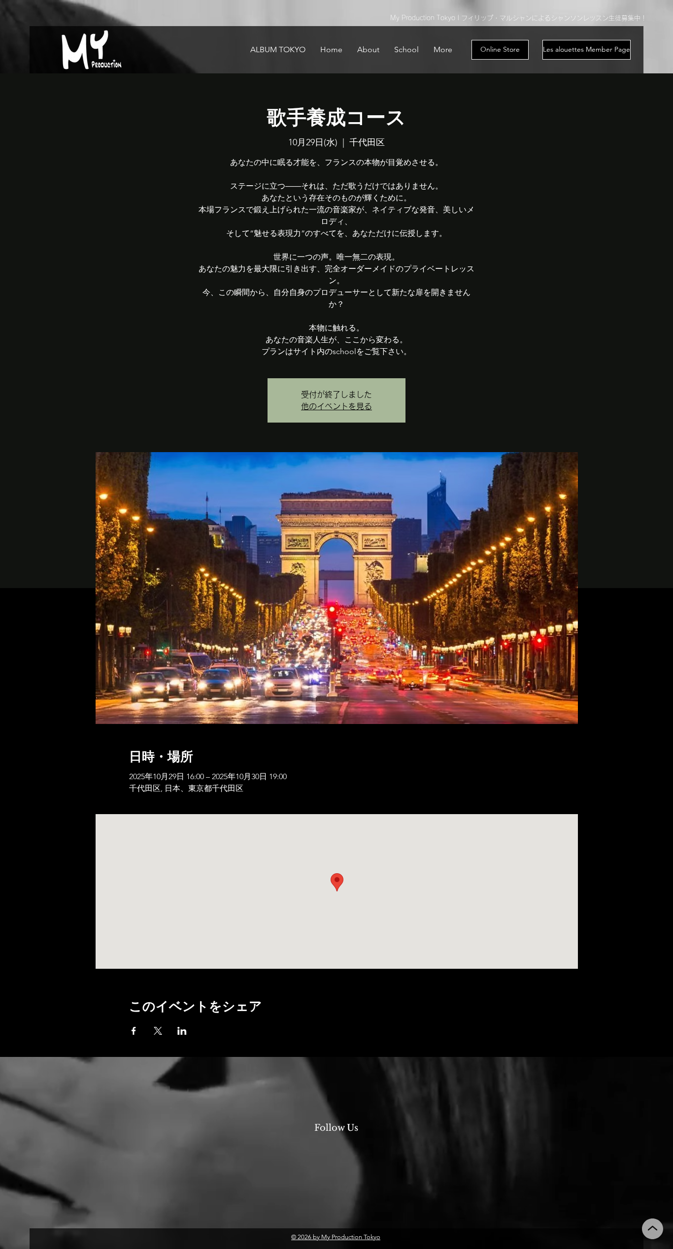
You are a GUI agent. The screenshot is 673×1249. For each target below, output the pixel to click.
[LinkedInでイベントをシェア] (182, 1031)
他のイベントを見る (336, 406)
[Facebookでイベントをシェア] (133, 1031)
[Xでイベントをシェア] (158, 1031)
